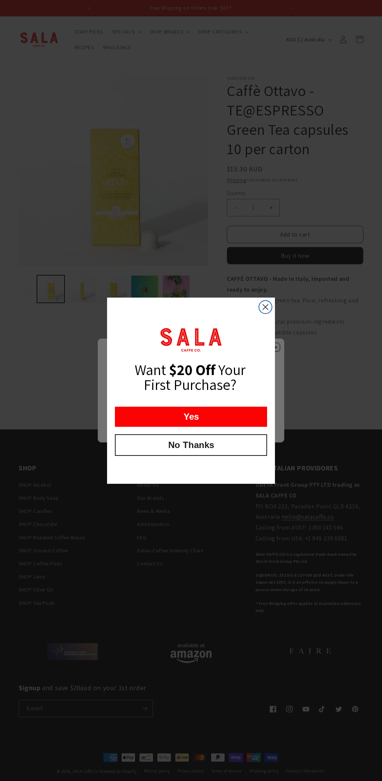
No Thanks (191, 445)
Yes (191, 417)
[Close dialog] (265, 307)
